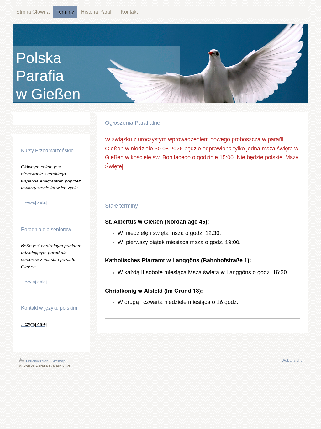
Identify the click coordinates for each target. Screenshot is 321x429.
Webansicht (292, 360)
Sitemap (58, 361)
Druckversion (37, 361)
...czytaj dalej (34, 202)
